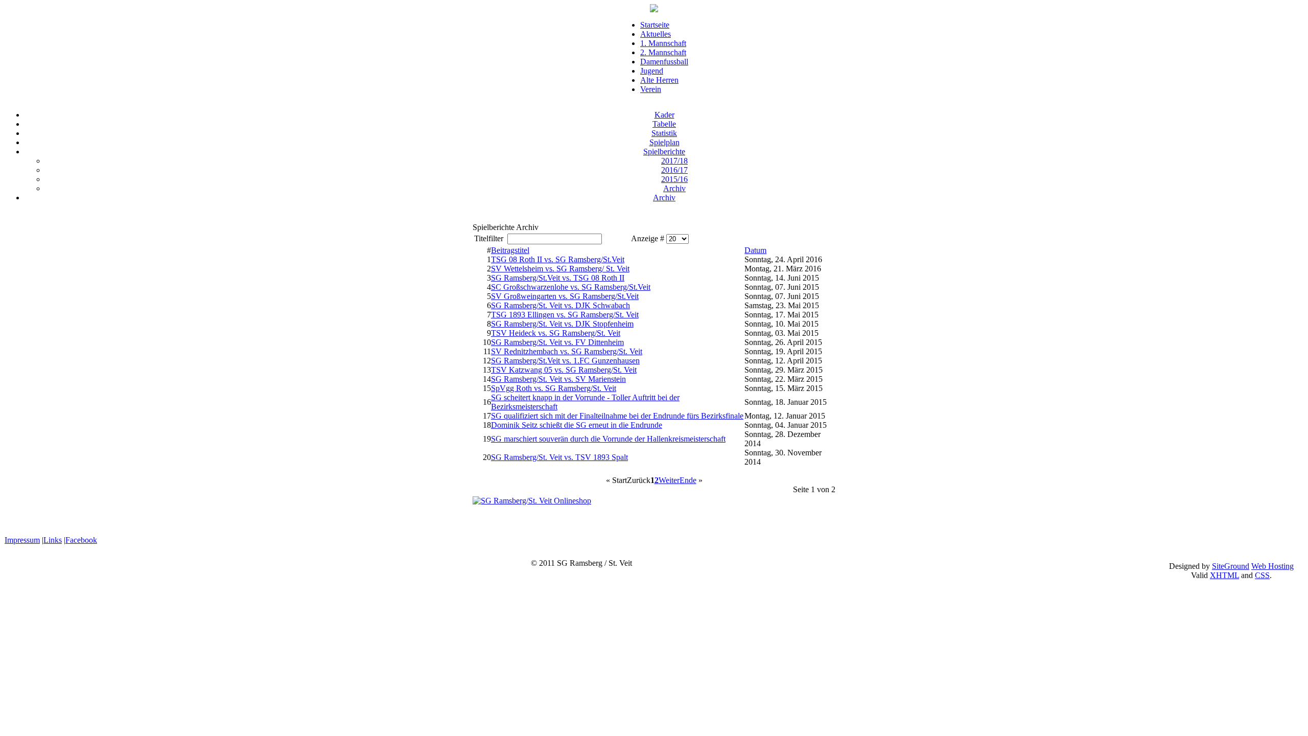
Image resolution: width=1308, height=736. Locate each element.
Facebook (81, 540)
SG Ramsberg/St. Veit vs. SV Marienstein (558, 379)
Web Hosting (1272, 566)
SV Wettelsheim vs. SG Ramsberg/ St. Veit (560, 268)
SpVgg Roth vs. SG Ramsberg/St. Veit (553, 388)
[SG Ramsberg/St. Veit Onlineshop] (532, 500)
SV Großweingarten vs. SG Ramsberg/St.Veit (565, 296)
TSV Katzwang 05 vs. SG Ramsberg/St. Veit (564, 369)
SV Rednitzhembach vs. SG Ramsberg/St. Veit (566, 351)
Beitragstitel (510, 250)
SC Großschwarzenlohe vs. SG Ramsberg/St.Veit (570, 287)
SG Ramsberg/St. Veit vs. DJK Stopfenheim (562, 323)
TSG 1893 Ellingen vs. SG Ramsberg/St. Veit (565, 314)
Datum (755, 250)
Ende (688, 480)
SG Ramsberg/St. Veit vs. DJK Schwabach (560, 305)
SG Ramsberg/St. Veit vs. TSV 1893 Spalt (559, 457)
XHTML (1224, 575)
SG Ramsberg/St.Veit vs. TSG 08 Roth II (557, 277)
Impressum (22, 540)
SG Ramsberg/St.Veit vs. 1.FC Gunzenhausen (565, 360)
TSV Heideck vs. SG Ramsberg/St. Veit (555, 333)
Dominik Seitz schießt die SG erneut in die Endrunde (576, 425)
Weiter (669, 480)
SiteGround (1230, 566)
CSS (1262, 575)
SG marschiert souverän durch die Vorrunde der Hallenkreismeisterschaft (608, 438)
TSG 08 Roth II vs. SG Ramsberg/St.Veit (557, 259)
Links (52, 540)
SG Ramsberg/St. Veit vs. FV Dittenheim (557, 342)
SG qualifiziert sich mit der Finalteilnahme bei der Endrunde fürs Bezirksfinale (617, 415)
